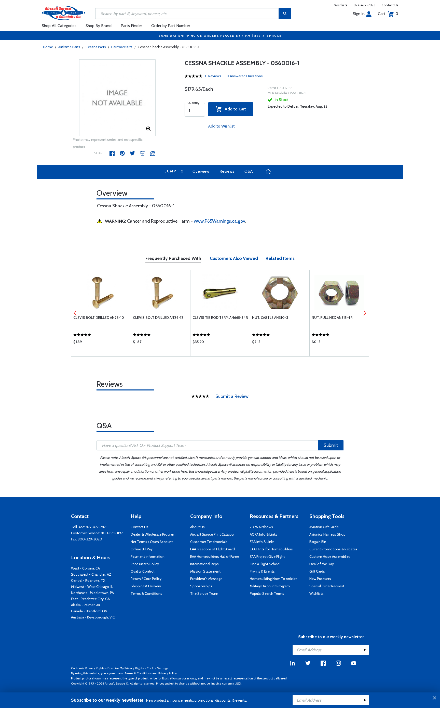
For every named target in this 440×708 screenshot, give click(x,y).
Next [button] (364, 313)
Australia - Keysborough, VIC (93, 617)
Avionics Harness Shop (327, 534)
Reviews (226, 171)
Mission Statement (205, 571)
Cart (388, 13)
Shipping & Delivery (146, 586)
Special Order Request (326, 586)
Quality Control (142, 571)
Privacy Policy (167, 673)
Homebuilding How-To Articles (273, 578)
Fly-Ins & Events (262, 571)
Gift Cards (317, 571)
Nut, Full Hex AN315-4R (332, 317)
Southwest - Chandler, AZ (91, 574)
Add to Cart (234, 109)
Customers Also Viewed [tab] (234, 258)
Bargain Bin (317, 541)
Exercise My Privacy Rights (125, 668)
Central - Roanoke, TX (88, 580)
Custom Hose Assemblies (329, 556)
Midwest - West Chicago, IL (92, 586)
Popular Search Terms (267, 593)
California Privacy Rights (87, 668)
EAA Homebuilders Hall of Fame (214, 556)
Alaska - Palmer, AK (85, 605)
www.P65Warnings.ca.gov (219, 221)
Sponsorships (201, 586)
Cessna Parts (96, 47)
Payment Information (147, 556)
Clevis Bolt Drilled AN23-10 (98, 317)
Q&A (248, 171)
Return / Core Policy (146, 578)
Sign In (359, 13)
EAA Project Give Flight (267, 556)
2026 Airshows (261, 527)
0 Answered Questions (245, 76)
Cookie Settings (157, 668)
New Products (320, 578)
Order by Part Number (170, 25)
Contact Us (390, 5)
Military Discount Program (270, 586)
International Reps (204, 564)
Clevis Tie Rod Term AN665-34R (220, 317)
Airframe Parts (69, 47)
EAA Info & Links (262, 541)
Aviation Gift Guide (324, 527)
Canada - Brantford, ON (89, 611)
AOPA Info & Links (263, 534)
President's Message (206, 578)
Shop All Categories (59, 25)
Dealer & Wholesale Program (153, 534)
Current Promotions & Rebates (333, 549)
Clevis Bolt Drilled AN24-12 (158, 317)
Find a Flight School (265, 564)
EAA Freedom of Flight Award (212, 549)
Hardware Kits (121, 47)
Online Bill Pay (142, 549)
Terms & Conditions (146, 593)
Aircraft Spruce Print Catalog (211, 534)
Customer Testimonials (208, 541)
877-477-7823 (364, 5)
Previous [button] (75, 313)
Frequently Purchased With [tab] (173, 258)
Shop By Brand (99, 25)
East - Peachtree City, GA (90, 599)
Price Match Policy (145, 564)
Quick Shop (101, 343)
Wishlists (340, 5)
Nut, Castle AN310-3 (270, 317)
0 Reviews (213, 76)
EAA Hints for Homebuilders (271, 549)
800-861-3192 (112, 533)
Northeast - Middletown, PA (92, 592)
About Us (197, 527)
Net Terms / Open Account (152, 541)
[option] (117, 98)
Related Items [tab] (280, 258)
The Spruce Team (204, 593)
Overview (201, 171)
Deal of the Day (321, 564)
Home (48, 47)
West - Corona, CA (85, 568)
